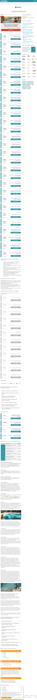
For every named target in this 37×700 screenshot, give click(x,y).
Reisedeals (20, 3)
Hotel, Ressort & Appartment (27, 84)
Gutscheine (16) (6, 14)
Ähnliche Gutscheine (26, 34)
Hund (32, 84)
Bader (23, 3)
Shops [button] (4, 3)
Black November (12, 494)
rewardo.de (29, 697)
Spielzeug (29, 87)
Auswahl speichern (17, 697)
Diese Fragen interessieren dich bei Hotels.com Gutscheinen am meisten (28, 33)
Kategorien (16, 3)
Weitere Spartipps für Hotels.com (27, 30)
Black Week (7, 498)
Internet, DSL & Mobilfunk (26, 85)
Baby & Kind (24, 81)
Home (1, 3)
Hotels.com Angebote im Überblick (28, 29)
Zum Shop (15, 53)
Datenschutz (9, 696)
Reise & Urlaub (25, 87)
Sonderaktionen (27, 695)
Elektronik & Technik (30, 81)
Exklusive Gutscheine (23, 697)
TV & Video (28, 88)
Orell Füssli (29, 3)
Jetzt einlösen (11, 30)
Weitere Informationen (26, 42)
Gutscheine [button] (7, 3)
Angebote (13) (11, 14)
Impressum (13, 696)
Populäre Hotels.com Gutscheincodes (28, 41)
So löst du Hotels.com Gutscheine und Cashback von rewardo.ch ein (28, 24)
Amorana (26, 3)
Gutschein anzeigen (16, 46)
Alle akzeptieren (6, 697)
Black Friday (12, 495)
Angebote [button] (12, 3)
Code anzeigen (15, 300)
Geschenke (24, 83)
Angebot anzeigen (15, 77)
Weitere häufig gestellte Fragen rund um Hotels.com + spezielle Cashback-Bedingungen (28, 36)
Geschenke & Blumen (30, 83)
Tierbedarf (24, 88)
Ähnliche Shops (25, 25)
